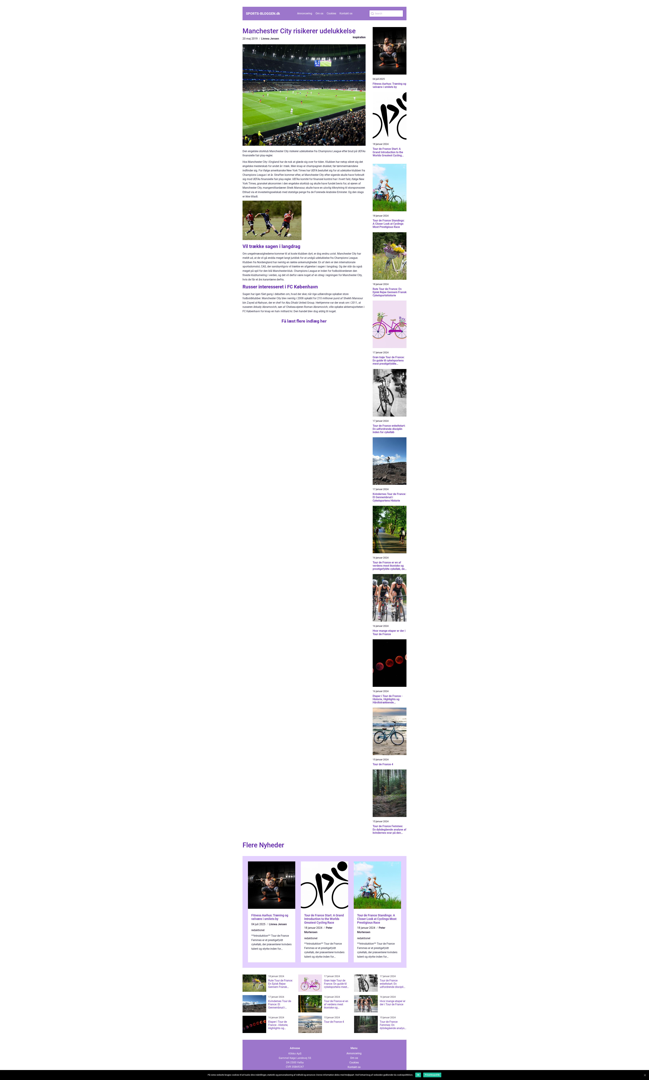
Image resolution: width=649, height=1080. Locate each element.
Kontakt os (346, 13)
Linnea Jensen (270, 38)
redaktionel (258, 930)
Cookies (331, 13)
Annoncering (304, 13)
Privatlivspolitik (432, 1075)
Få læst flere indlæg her (304, 321)
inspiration (359, 37)
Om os (319, 13)
